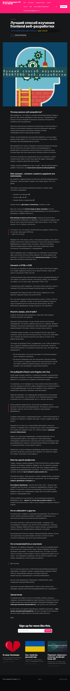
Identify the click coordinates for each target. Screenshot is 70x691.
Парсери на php (40, 2)
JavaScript (13, 19)
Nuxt (30, 6)
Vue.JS (25, 6)
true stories (31, 2)
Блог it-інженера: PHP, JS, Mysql (12, 2)
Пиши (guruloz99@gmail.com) (32, 10)
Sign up (40, 679)
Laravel (49, 2)
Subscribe (63, 6)
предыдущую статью (43, 257)
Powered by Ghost (63, 679)
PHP (25, 2)
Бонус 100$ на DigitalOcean (41, 6)
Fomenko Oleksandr (20, 35)
